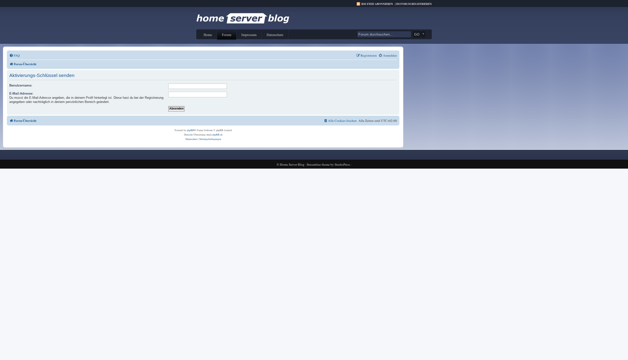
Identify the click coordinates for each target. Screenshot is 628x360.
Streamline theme (318, 164)
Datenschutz (275, 34)
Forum (226, 34)
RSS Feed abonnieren (377, 4)
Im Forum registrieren (414, 4)
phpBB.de (217, 134)
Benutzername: (20, 85)
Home (208, 34)
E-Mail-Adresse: (21, 93)
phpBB (190, 130)
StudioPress (342, 164)
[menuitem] (14, 55)
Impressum (249, 34)
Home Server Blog (292, 164)
